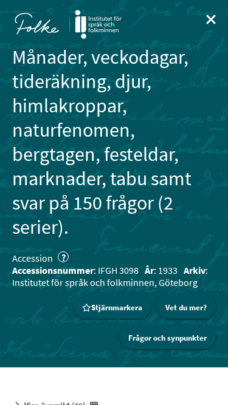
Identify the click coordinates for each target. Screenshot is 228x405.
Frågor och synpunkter (167, 338)
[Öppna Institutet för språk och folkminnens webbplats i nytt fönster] (98, 24)
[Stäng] (211, 19)
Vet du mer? (186, 307)
